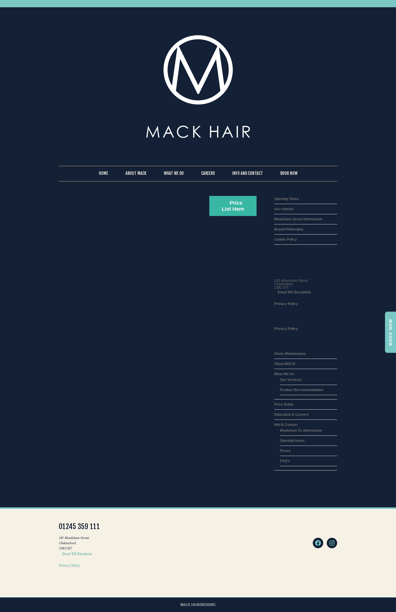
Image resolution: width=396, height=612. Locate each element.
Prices (285, 451)
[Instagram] (332, 543)
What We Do (174, 173)
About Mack (136, 173)
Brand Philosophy (289, 229)
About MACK (285, 364)
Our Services (291, 380)
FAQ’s (285, 461)
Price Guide (283, 404)
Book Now (288, 173)
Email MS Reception (294, 292)
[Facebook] (318, 543)
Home (103, 173)
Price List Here (233, 206)
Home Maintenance (290, 354)
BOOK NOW (390, 332)
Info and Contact (247, 173)
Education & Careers (291, 415)
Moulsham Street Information (298, 219)
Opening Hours (292, 441)
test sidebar (284, 209)
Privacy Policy (286, 304)
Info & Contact (286, 425)
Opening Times (286, 199)
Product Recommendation (301, 390)
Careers (208, 173)
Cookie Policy (285, 239)
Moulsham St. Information (301, 430)
